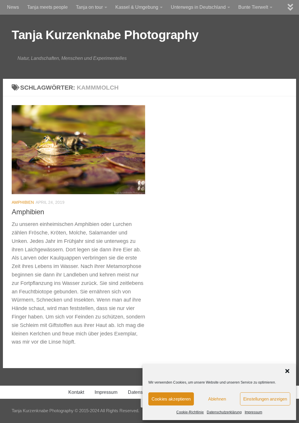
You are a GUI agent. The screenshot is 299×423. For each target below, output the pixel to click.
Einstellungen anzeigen (265, 398)
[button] (287, 371)
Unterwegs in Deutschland (198, 7)
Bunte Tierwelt (253, 7)
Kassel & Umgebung (136, 7)
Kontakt (76, 392)
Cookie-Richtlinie (190, 412)
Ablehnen (217, 398)
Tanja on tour (89, 7)
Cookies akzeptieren (171, 398)
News (13, 7)
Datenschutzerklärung (224, 412)
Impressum (253, 412)
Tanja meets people (47, 7)
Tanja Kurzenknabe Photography (105, 35)
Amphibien (23, 202)
